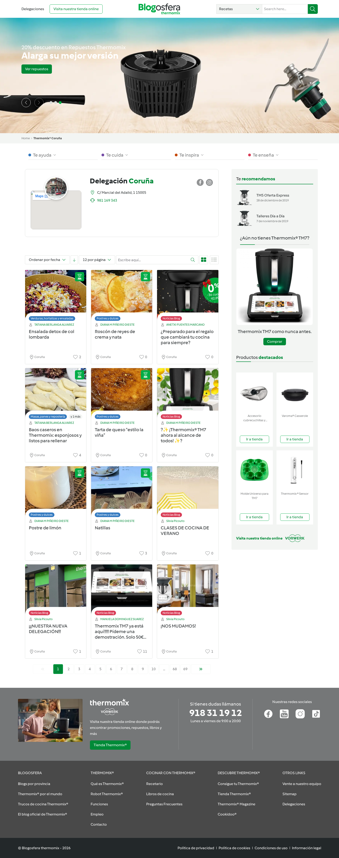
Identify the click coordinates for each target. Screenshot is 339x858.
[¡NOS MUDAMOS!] (187, 591)
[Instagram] (300, 714)
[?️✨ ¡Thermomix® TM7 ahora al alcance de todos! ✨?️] (187, 394)
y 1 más (75, 416)
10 (154, 669)
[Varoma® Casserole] (294, 392)
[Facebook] (268, 714)
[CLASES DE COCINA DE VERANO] (187, 493)
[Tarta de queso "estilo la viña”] (121, 394)
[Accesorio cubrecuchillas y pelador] (254, 392)
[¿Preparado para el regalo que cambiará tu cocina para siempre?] (187, 296)
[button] (239, 9)
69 (185, 669)
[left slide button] (26, 102)
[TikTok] (316, 714)
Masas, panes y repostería (48, 416)
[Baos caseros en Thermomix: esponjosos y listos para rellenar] (55, 394)
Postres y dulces (108, 318)
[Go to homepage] (159, 8)
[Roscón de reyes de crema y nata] (121, 296)
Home (25, 138)
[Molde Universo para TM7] (254, 470)
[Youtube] (284, 714)
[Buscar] (313, 9)
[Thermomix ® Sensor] (294, 470)
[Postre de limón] (55, 493)
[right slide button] (39, 102)
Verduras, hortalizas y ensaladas (52, 318)
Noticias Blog (171, 318)
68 (175, 669)
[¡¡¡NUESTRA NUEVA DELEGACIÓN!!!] (55, 591)
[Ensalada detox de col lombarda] (55, 296)
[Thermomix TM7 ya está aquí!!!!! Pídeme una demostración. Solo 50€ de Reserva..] (121, 591)
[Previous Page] (42, 669)
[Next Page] (201, 669)
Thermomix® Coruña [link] (47, 138)
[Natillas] (121, 493)
